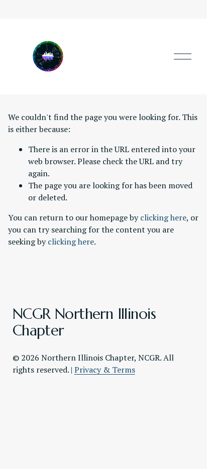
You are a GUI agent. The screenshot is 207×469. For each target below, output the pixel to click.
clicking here (163, 217)
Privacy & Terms (104, 369)
